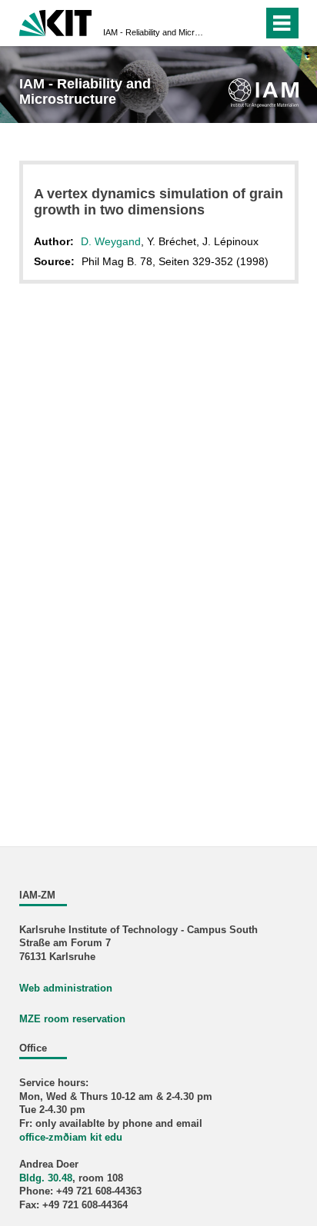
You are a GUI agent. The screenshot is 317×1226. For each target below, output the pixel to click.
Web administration (65, 988)
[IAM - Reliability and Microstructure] (264, 92)
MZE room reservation (72, 1019)
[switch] (223, 23)
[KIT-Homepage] (55, 21)
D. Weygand (111, 241)
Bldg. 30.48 (45, 1178)
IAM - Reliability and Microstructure (154, 32)
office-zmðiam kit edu (70, 1137)
